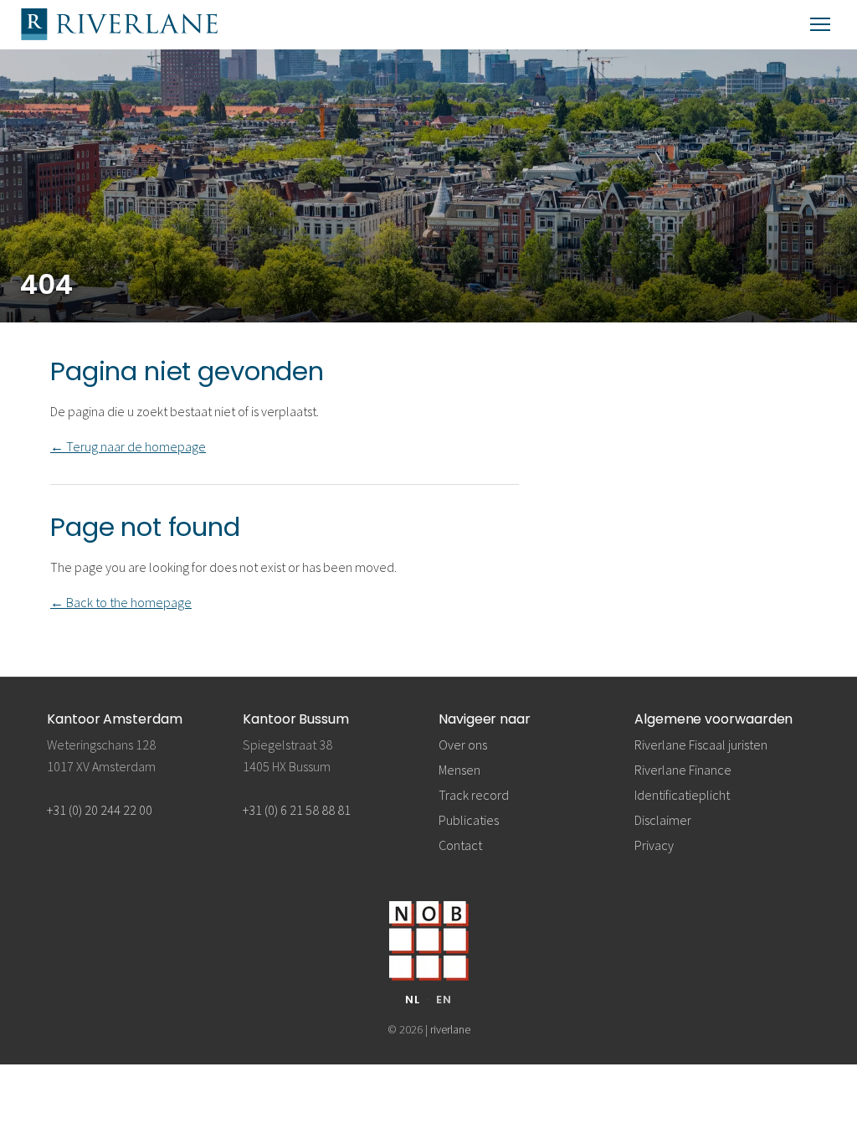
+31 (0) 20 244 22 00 (99, 809)
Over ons (463, 744)
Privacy (654, 845)
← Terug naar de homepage (128, 446)
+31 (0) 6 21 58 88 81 (297, 809)
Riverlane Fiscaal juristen (700, 744)
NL (412, 999)
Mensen (459, 769)
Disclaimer (662, 820)
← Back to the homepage (121, 602)
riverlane (450, 1029)
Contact (460, 845)
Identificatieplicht (682, 794)
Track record (474, 794)
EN (444, 999)
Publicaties (469, 820)
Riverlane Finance (682, 769)
